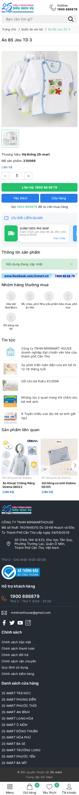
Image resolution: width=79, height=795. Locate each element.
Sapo (49, 777)
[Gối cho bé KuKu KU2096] (10, 385)
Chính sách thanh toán (18, 648)
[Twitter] (12, 622)
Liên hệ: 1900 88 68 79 (39, 187)
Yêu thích (50, 789)
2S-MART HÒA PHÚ (16, 737)
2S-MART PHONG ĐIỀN (19, 699)
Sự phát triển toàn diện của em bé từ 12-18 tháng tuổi (48, 367)
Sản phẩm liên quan (21, 429)
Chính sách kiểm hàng (18, 674)
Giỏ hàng (30, 789)
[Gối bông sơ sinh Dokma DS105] (59, 457)
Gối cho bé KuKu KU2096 (40, 381)
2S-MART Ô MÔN (14, 725)
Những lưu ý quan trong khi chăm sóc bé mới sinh (49, 399)
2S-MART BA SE (13, 744)
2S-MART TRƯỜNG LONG (21, 750)
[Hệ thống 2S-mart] (18, 8)
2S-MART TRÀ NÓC (16, 693)
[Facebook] (4, 622)
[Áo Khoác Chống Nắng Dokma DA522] (20, 457)
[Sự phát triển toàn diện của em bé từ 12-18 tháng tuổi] (10, 369)
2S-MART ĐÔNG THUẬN (20, 731)
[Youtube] (20, 622)
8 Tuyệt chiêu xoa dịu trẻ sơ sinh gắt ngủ (48, 415)
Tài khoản (69, 792)
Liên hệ (7, 167)
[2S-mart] (39, 276)
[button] (74, 465)
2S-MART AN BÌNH (16, 712)
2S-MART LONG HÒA (17, 718)
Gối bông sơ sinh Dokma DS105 (59, 485)
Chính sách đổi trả (15, 655)
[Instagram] (28, 622)
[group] (39, 89)
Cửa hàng (59, 198)
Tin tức (8, 340)
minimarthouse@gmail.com (31, 612)
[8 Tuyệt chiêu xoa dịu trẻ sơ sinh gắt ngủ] (10, 417)
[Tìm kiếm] (71, 19)
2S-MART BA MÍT (14, 763)
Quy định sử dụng (15, 667)
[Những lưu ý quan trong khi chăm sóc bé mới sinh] (10, 401)
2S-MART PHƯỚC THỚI (19, 705)
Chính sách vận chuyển (19, 661)
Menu (10, 792)
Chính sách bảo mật (16, 642)
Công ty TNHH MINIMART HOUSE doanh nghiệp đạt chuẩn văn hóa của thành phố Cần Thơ (49, 352)
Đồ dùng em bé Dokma (17, 477)
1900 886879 (67, 7)
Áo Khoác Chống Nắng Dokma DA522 (19, 485)
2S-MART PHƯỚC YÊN (18, 756)
